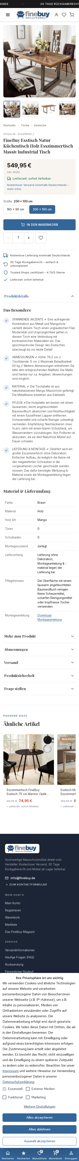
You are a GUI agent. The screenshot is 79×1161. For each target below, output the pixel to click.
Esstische (40, 125)
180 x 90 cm (15, 209)
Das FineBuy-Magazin (20, 932)
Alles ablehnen (39, 1129)
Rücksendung (14, 964)
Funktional (15, 1097)
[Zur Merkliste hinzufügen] (40, 237)
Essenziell (15, 1089)
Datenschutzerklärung (18, 1082)
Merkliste (11, 924)
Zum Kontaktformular (28, 884)
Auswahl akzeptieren (39, 1141)
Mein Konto (12, 903)
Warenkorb (55, 1155)
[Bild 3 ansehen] (48, 109)
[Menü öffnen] (7, 14)
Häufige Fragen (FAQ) (19, 957)
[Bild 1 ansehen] (11, 109)
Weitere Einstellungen (39, 1106)
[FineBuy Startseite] (33, 15)
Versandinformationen (20, 950)
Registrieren (13, 910)
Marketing (38, 1097)
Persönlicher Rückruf (19, 971)
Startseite (9, 125)
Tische (25, 125)
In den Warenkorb (42, 224)
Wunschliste (39, 1155)
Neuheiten (23, 1158)
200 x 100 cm (42, 209)
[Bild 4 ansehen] (67, 109)
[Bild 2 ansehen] (30, 109)
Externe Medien (43, 1089)
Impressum (11, 1071)
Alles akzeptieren (39, 1117)
